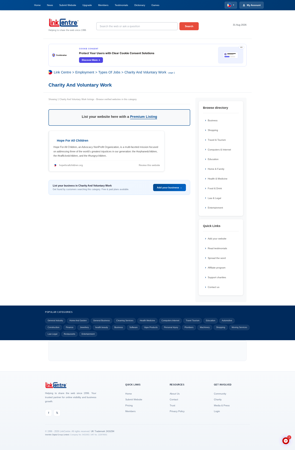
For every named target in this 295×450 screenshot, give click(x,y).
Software (133, 327)
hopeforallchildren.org (71, 165)
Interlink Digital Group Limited (57, 435)
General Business (101, 320)
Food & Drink (215, 188)
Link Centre (62, 72)
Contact (174, 399)
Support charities (217, 277)
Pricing (129, 405)
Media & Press (222, 405)
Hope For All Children (72, 140)
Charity (218, 399)
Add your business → (169, 187)
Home (37, 5)
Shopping (213, 130)
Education (213, 159)
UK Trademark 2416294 (102, 431)
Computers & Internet (219, 149)
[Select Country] (51, 72)
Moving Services (239, 327)
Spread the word (217, 258)
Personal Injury (171, 327)
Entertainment (215, 207)
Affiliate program (217, 267)
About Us (175, 393)
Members (103, 5)
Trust (172, 405)
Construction (53, 327)
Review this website (149, 165)
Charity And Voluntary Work (145, 72)
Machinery (205, 327)
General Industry (55, 320)
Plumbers (189, 327)
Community (220, 393)
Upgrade (87, 5)
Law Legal (52, 334)
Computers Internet (170, 320)
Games (155, 5)
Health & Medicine (217, 178)
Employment (84, 72)
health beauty (101, 327)
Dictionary (139, 5)
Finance (69, 327)
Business (212, 120)
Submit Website (67, 5)
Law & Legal (214, 198)
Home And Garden (78, 320)
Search (189, 26)
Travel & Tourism (217, 140)
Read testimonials (217, 248)
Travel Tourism (192, 320)
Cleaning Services (124, 320)
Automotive (227, 320)
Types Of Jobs (109, 72)
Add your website (217, 238)
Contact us (213, 287)
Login (217, 411)
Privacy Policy (177, 411)
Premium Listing (143, 117)
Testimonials (121, 5)
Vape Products (151, 327)
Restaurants (69, 334)
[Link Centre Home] (69, 22)
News (50, 5)
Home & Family (216, 169)
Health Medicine (147, 320)
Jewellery (84, 327)
